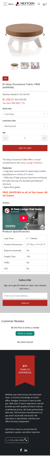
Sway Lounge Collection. (32, 162)
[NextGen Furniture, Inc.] (25, 4)
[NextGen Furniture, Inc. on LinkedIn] (26, 450)
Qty (4, 132)
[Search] (38, 4)
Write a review (25, 333)
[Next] (43, 35)
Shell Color (7, 108)
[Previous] (6, 35)
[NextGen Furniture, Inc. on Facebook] (21, 450)
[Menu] (4, 4)
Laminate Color (9, 120)
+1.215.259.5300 (15, 440)
